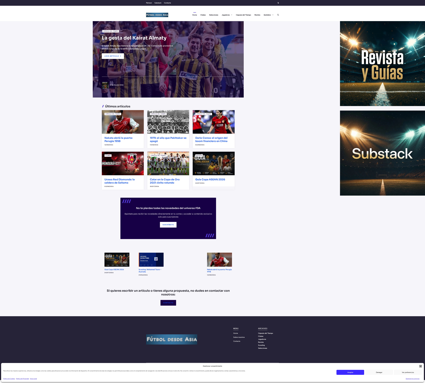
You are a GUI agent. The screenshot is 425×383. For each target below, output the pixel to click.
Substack (158, 3)
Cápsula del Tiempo (243, 15)
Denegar (379, 372)
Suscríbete (168, 225)
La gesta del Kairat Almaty (134, 38)
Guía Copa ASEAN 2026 (210, 179)
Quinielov (267, 15)
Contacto (167, 3)
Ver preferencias (408, 372)
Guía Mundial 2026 (117, 85)
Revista (257, 15)
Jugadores (226, 15)
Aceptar (350, 372)
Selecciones (213, 15)
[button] (420, 366)
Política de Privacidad (22, 378)
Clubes (203, 15)
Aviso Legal (33, 378)
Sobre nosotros (239, 337)
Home (194, 15)
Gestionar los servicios (412, 378)
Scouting (261, 345)
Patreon (149, 3)
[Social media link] (278, 3)
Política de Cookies (9, 378)
